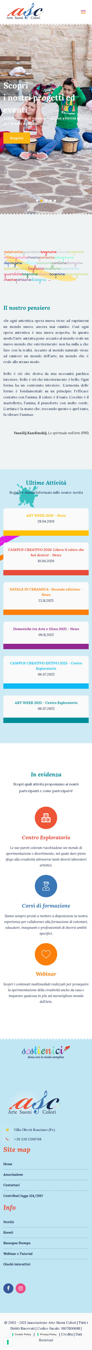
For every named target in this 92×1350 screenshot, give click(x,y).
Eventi (8, 1232)
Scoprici (16, 138)
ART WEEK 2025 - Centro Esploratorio (46, 702)
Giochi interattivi (16, 1264)
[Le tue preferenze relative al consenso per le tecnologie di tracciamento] (8, 1342)
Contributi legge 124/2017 (23, 1196)
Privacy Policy (48, 1334)
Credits (67, 1334)
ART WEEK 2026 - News (46, 515)
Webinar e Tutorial (18, 1254)
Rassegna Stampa (16, 1243)
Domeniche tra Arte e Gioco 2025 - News (46, 629)
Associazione (13, 1174)
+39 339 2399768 (27, 1139)
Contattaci (11, 1185)
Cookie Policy (23, 1334)
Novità (8, 1222)
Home (7, 1164)
